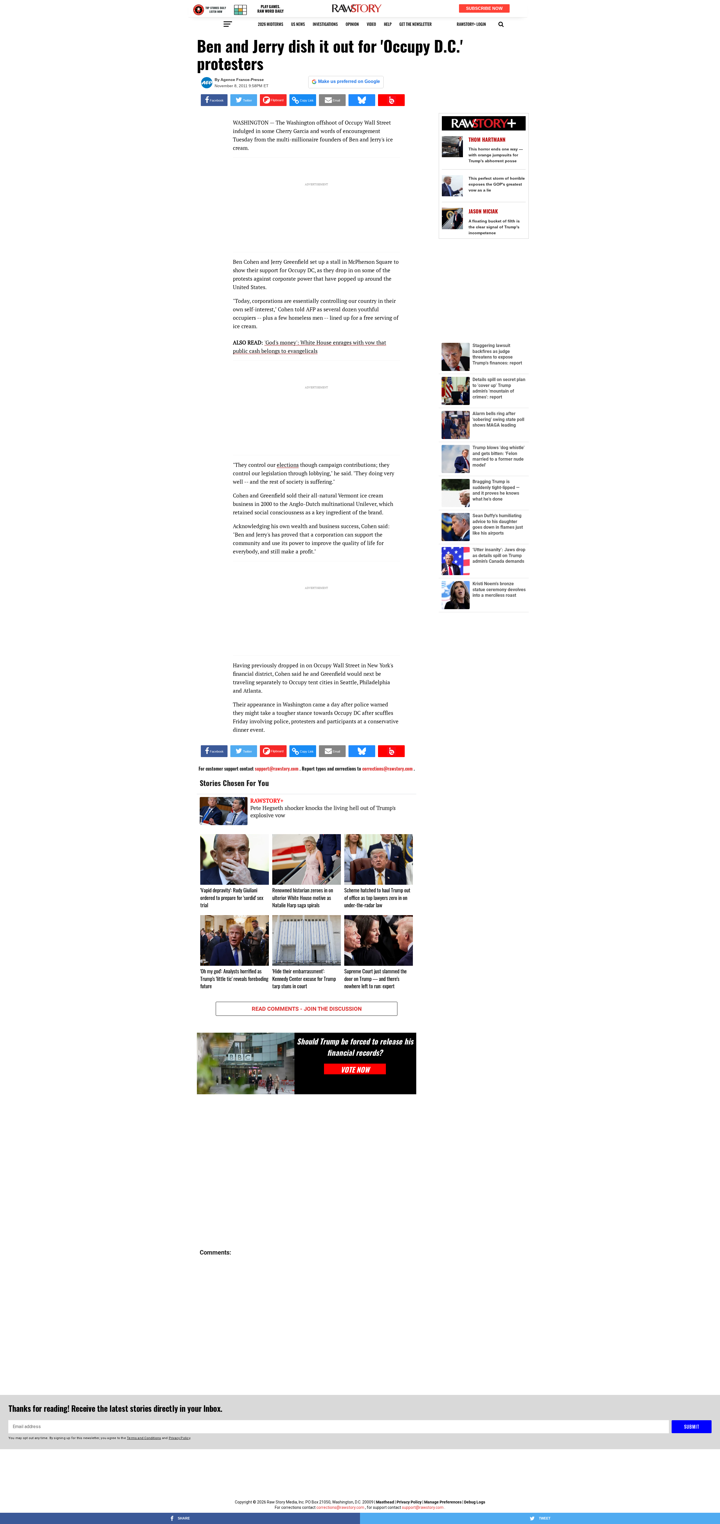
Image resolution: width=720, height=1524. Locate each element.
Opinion (352, 24)
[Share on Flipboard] (273, 100)
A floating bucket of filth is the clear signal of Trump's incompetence (494, 227)
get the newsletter (415, 24)
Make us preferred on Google (349, 81)
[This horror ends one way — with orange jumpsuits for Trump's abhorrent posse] (452, 146)
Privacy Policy (409, 1502)
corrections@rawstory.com (340, 1507)
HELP (388, 24)
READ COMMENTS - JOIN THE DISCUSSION (307, 1008)
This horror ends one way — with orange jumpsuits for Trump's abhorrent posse (496, 155)
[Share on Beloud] (391, 100)
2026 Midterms (270, 24)
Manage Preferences (443, 1502)
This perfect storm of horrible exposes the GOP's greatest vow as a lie (497, 184)
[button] (501, 24)
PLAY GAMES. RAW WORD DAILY (270, 9)
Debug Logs (474, 1502)
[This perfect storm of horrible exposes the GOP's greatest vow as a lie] (452, 185)
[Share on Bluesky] (361, 100)
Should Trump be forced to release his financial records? (355, 1046)
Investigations (325, 24)
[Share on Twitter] (243, 100)
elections (288, 464)
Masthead (385, 1502)
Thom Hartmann (487, 139)
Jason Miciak (483, 211)
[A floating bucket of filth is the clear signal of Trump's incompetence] (452, 218)
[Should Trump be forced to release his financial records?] (245, 1063)
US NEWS (298, 24)
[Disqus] (306, 1172)
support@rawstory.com (423, 1507)
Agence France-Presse (242, 79)
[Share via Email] (332, 100)
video (371, 24)
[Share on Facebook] (214, 100)
